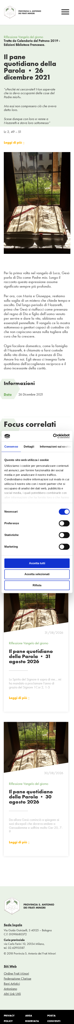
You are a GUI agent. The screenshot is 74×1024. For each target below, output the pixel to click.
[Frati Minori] (23, 17)
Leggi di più (13, 143)
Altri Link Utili (12, 994)
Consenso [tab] (11, 446)
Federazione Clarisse (17, 978)
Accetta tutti (37, 563)
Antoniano (10, 988)
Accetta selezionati (37, 574)
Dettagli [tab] (29, 446)
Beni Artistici (12, 983)
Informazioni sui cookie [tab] (55, 446)
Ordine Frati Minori (16, 973)
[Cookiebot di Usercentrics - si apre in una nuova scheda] (53, 436)
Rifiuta (37, 585)
